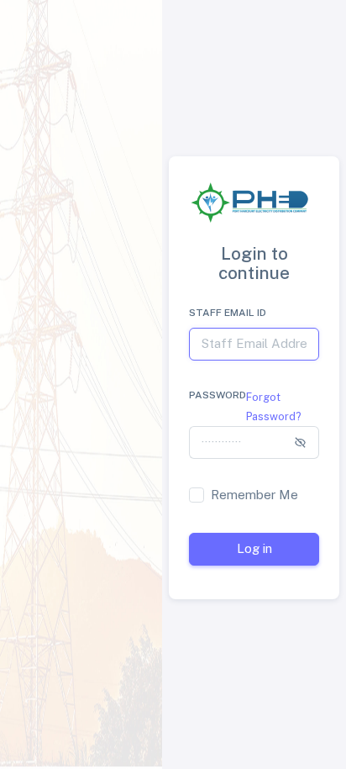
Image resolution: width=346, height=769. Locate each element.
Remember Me (254, 494)
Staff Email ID (227, 313)
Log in (254, 548)
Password (217, 395)
